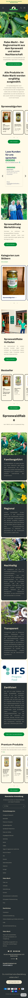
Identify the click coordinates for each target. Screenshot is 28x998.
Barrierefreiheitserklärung (9, 925)
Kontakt (5, 892)
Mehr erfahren (10, 244)
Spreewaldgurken (9, 297)
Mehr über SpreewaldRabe (14, 734)
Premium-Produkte (7, 822)
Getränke (5, 839)
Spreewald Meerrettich (9, 828)
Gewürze (5, 866)
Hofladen (5, 885)
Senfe (4, 842)
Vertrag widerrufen (14, 982)
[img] (14, 160)
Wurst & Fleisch (7, 852)
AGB (4, 922)
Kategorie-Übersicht (8, 815)
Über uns (5, 882)
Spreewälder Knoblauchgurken (18, 770)
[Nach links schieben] (10, 137)
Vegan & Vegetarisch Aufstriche (11, 849)
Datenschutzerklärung (8, 915)
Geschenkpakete (7, 862)
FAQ (4, 902)
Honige (4, 869)
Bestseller (5, 818)
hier (4, 751)
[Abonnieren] (23, 806)
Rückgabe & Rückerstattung (10, 899)
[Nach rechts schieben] (17, 137)
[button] (3, 8)
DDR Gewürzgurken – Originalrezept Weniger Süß (6, 127)
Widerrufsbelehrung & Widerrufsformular (13, 919)
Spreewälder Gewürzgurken (18, 126)
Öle (4, 855)
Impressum (6, 912)
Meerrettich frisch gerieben (18, 389)
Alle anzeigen (14, 141)
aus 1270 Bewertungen (11, 162)
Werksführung (6, 889)
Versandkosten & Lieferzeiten (10, 896)
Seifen (4, 872)
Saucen (5, 859)
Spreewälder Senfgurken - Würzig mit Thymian (6, 771)
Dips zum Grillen (7, 832)
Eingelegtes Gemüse (8, 835)
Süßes (4, 845)
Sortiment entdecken (14, 64)
